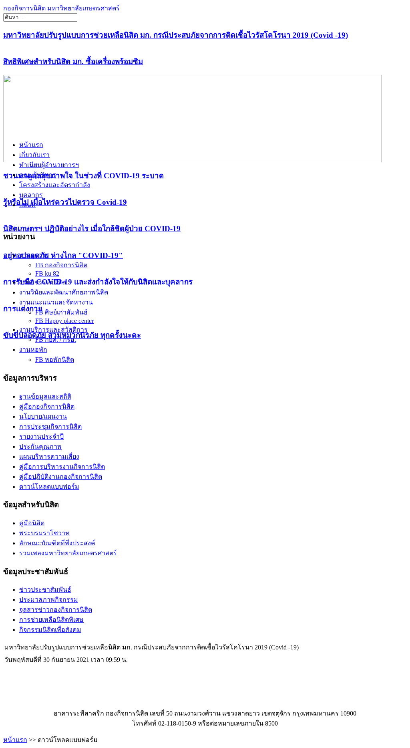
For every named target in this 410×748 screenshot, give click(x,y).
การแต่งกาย (22, 308)
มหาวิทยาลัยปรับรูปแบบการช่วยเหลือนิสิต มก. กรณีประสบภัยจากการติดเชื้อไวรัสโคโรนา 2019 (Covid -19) (175, 35)
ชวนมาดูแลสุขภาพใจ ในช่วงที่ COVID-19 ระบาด (83, 175)
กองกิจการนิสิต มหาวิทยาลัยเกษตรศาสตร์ (61, 8)
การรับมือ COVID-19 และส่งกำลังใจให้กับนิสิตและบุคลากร (98, 282)
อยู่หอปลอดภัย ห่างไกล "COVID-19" (63, 255)
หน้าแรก (15, 739)
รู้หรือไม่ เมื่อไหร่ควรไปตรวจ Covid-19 (65, 202)
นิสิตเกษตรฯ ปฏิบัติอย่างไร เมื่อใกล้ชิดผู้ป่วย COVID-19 (92, 228)
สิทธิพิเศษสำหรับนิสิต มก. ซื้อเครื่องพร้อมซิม (73, 61)
